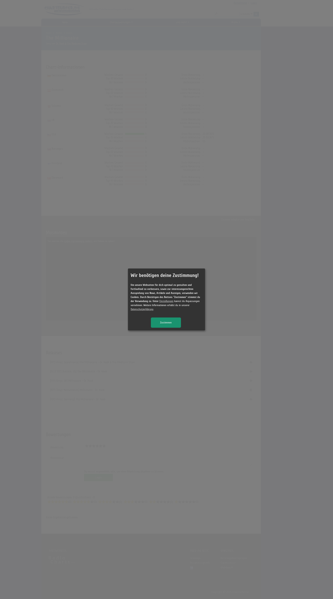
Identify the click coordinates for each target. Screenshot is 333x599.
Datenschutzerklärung (142, 309)
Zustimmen (166, 322)
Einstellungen (166, 301)
